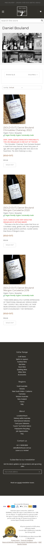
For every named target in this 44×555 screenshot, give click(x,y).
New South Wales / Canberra (22, 391)
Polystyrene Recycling (22, 429)
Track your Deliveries (22, 423)
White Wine (22, 372)
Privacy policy (15, 540)
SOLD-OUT (10, 165)
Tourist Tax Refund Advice (22, 426)
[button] (22, 74)
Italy (22, 404)
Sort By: (6, 87)
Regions (22, 382)
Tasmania (22, 394)
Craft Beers (22, 357)
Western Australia (22, 396)
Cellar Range (22, 352)
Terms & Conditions (27, 540)
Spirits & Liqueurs (22, 359)
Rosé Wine (22, 367)
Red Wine (22, 364)
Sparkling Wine (22, 369)
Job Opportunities (22, 431)
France (22, 402)
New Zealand (22, 399)
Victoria (22, 389)
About (22, 411)
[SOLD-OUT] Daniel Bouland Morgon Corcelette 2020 (18, 209)
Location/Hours (22, 416)
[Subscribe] (39, 472)
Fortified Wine (22, 362)
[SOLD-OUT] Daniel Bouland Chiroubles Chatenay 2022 (18, 128)
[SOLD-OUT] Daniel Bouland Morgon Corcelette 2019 (18, 289)
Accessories (22, 375)
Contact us (22, 441)
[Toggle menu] (3, 12)
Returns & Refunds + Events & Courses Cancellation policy (19, 542)
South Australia (22, 386)
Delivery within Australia (22, 418)
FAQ (22, 434)
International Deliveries (22, 421)
